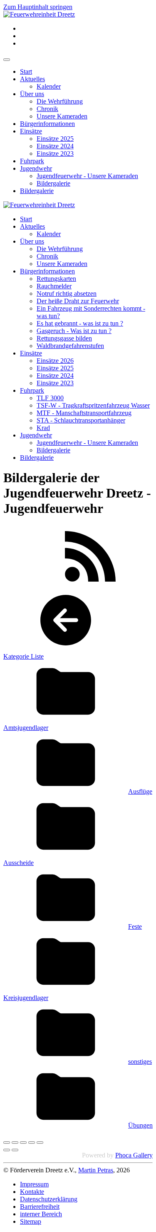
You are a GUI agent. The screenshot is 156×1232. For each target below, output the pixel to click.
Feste (135, 926)
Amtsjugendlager (25, 727)
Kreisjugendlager (25, 997)
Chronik (47, 108)
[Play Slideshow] (40, 1142)
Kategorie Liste (23, 656)
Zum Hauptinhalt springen (37, 6)
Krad (43, 427)
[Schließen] (6, 1142)
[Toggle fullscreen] (23, 1142)
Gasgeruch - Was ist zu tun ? (74, 330)
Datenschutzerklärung (48, 1199)
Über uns (32, 93)
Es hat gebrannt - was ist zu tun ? (80, 323)
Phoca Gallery (134, 1155)
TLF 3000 (50, 397)
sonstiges (140, 1061)
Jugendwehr (36, 168)
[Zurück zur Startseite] (39, 14)
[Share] (15, 1142)
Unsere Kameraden (62, 116)
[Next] (15, 1150)
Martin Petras (95, 1170)
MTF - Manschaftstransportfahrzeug (84, 412)
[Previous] (6, 1150)
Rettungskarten (56, 278)
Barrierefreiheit (39, 1206)
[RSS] (90, 585)
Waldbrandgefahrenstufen (70, 345)
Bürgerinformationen (47, 123)
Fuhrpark (32, 160)
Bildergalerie (53, 183)
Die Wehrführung (60, 101)
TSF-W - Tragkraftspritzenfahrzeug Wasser (93, 405)
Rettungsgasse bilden (64, 338)
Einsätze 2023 (55, 153)
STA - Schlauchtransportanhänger (81, 420)
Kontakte (32, 1191)
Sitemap (30, 1221)
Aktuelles (32, 78)
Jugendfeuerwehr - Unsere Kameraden (87, 175)
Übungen (140, 1125)
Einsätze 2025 (55, 138)
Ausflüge (140, 791)
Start (26, 71)
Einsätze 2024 (55, 146)
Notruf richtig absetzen (67, 293)
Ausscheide (18, 862)
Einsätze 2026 (55, 360)
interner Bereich (41, 1214)
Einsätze (31, 131)
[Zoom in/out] (31, 1142)
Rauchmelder (54, 286)
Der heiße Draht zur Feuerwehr (78, 300)
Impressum (34, 1184)
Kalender (49, 86)
